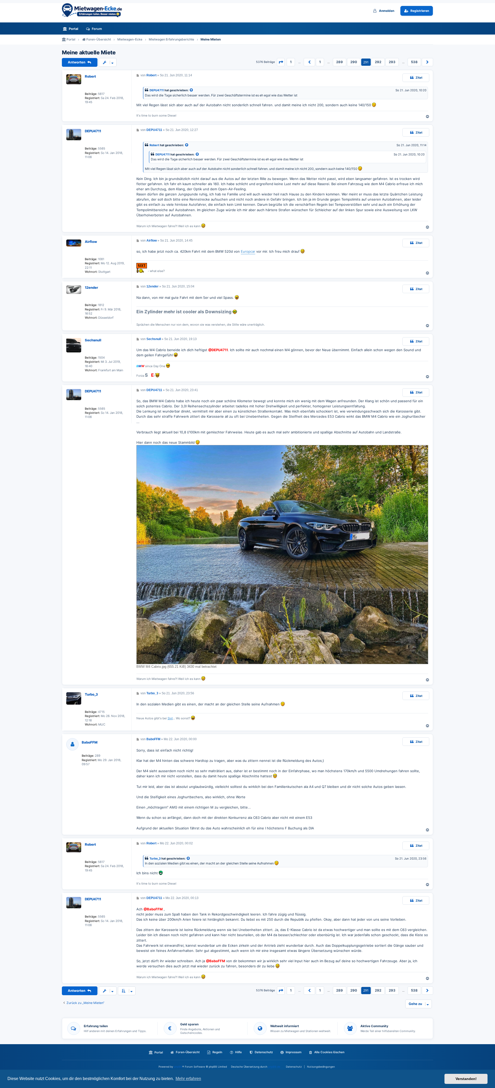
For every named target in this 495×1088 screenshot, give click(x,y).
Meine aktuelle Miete (89, 53)
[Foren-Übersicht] (94, 10)
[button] (281, 62)
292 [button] (378, 62)
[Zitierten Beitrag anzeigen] (191, 90)
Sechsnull (93, 340)
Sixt (170, 718)
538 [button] (414, 62)
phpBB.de (274, 1066)
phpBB (178, 1066)
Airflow (91, 242)
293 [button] (392, 62)
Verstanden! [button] (466, 1079)
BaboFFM (89, 742)
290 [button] (353, 62)
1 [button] (291, 62)
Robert (90, 76)
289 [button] (339, 62)
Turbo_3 (91, 694)
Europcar (248, 251)
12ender (91, 287)
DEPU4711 (157, 90)
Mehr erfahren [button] (188, 1078)
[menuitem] (72, 29)
